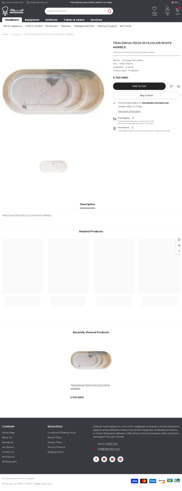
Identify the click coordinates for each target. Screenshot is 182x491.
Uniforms (51, 19)
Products (16, 34)
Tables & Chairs (74, 19)
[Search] (79, 11)
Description (87, 204)
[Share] (177, 86)
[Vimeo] (120, 459)
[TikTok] (112, 459)
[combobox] (75, 11)
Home (5, 34)
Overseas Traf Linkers (132, 60)
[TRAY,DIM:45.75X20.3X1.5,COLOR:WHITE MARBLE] (91, 360)
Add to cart (139, 86)
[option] (53, 92)
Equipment (32, 19)
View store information (129, 111)
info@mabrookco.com (39, 2)
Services (96, 19)
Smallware (12, 19)
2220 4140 (19, 2)
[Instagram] (104, 459)
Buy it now (146, 95)
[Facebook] (96, 459)
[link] (171, 86)
